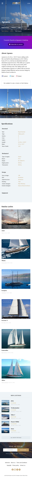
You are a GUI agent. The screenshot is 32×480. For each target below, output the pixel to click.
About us (13, 462)
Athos (3, 380)
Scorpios (4, 290)
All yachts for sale (16, 437)
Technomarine (15, 408)
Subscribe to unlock (16, 44)
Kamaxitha (5, 350)
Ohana (3, 260)
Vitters (3, 233)
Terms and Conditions (21, 462)
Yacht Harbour (16, 3)
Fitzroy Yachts (4, 262)
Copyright (9, 465)
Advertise (7, 462)
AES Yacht (13, 425)
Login (28, 3)
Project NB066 (15, 422)
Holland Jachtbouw (5, 382)
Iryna (12, 428)
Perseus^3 (5, 320)
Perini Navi (4, 322)
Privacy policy (16, 465)
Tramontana (4, 292)
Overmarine (13, 411)
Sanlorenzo (13, 418)
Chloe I (13, 415)
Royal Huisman (5, 27)
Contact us (22, 465)
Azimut (12, 404)
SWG (12, 401)
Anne (3, 230)
